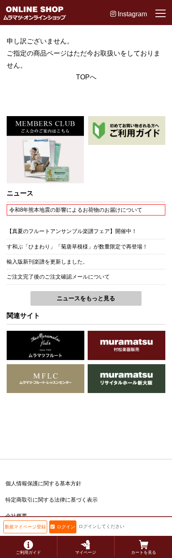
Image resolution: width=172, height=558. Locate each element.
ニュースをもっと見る (86, 298)
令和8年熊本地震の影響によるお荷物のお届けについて (75, 210)
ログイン (66, 526)
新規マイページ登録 (25, 526)
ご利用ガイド (28, 552)
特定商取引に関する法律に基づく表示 (51, 500)
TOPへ (86, 77)
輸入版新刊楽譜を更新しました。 (47, 262)
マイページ (85, 552)
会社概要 (16, 516)
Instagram (131, 14)
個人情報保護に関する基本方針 (43, 483)
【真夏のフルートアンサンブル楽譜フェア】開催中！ (72, 231)
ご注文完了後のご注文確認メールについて (58, 277)
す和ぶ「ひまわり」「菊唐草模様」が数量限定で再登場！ (77, 246)
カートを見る (143, 552)
